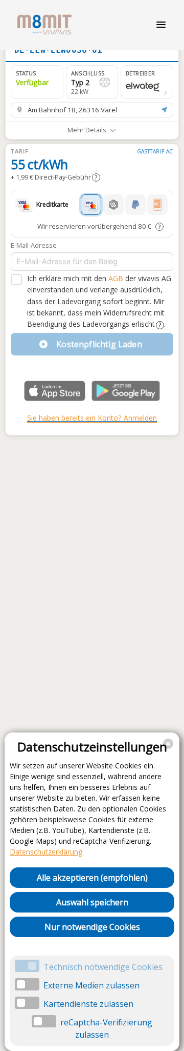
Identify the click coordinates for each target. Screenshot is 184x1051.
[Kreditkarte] (91, 204)
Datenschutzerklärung (46, 852)
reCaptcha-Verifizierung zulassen (106, 1028)
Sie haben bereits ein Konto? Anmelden (92, 418)
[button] (147, 82)
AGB (115, 278)
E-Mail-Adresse (34, 245)
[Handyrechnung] (157, 204)
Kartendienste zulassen (88, 1003)
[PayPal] (135, 204)
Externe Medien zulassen (91, 985)
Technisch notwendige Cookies (103, 967)
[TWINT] (113, 204)
